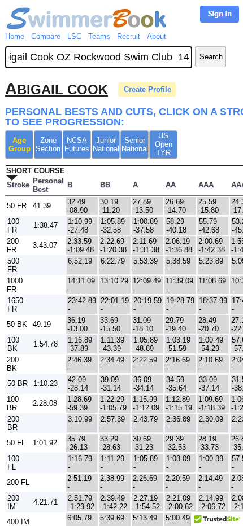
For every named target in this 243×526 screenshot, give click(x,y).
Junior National (106, 144)
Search (211, 56)
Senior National (135, 144)
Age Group (19, 144)
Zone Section (48, 144)
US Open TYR (163, 144)
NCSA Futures (76, 144)
